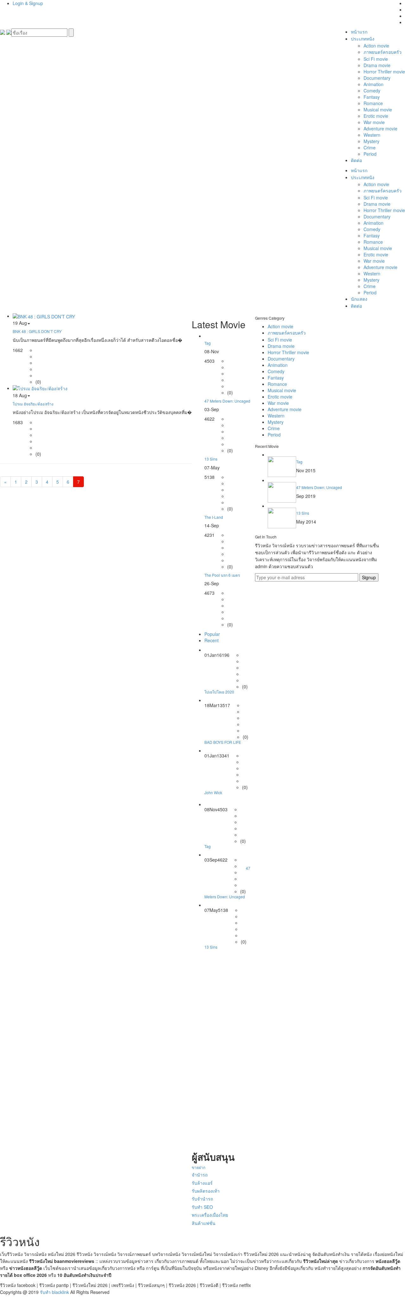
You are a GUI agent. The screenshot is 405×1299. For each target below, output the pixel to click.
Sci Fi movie (376, 59)
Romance (373, 103)
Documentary (377, 78)
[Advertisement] (221, 1050)
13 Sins (210, 458)
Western (372, 135)
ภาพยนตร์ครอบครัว (383, 52)
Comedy (372, 90)
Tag (207, 343)
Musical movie (378, 109)
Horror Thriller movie (384, 71)
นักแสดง (359, 299)
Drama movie (377, 65)
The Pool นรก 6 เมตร (222, 575)
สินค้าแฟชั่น (203, 1223)
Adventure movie (380, 128)
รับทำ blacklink (54, 1292)
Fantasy (372, 97)
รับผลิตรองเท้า (206, 1191)
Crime (370, 147)
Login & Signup (28, 3)
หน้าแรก (359, 31)
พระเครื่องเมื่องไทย (210, 1215)
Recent (211, 640)
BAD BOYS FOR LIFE (222, 742)
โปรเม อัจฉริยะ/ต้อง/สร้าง (33, 403)
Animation (373, 84)
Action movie (376, 45)
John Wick (213, 792)
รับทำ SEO (202, 1207)
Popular (212, 634)
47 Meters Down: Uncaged (227, 401)
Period (370, 154)
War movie (374, 122)
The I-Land (213, 517)
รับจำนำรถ (202, 1198)
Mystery (371, 141)
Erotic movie (376, 116)
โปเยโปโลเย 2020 (219, 691)
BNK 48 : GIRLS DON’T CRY (37, 331)
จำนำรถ (200, 1174)
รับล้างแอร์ (202, 1183)
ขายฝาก (198, 1167)
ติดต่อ (356, 160)
